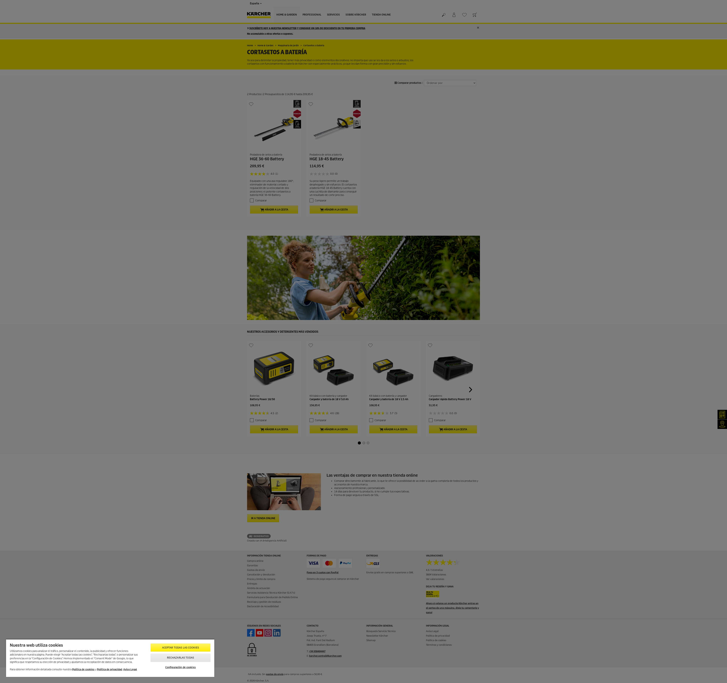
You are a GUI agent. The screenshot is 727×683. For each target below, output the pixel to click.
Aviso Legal (130, 669)
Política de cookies (83, 669)
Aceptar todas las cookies (180, 647)
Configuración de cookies (180, 667)
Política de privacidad (109, 669)
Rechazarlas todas (180, 657)
